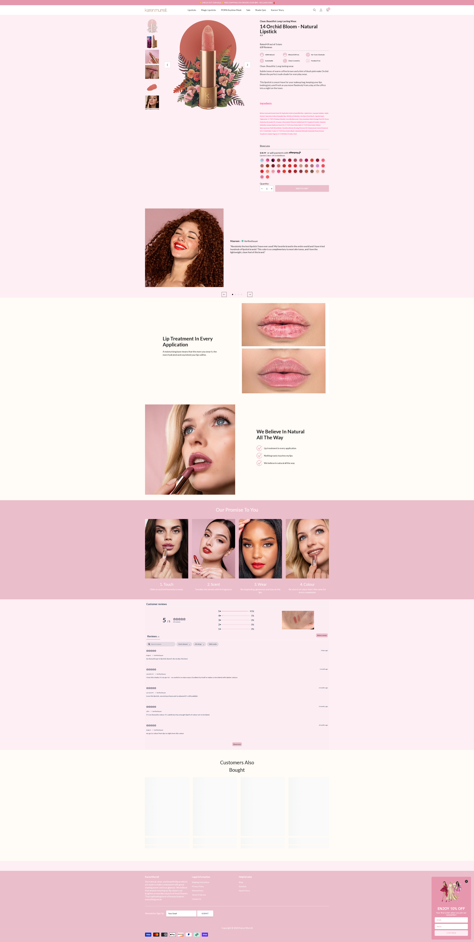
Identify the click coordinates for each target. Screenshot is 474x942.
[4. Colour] (307, 548)
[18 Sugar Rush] (278, 171)
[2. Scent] (213, 548)
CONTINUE (451, 933)
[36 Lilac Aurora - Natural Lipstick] (317, 166)
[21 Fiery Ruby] (284, 166)
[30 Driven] (312, 166)
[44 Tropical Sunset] (267, 177)
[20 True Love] (290, 171)
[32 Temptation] (290, 166)
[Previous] (167, 65)
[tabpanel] (237, 695)
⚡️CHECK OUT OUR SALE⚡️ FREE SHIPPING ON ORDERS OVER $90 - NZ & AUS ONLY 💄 (237, 2)
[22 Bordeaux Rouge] (301, 171)
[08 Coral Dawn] (312, 160)
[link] (166, 548)
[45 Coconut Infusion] (317, 171)
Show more (237, 744)
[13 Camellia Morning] (323, 160)
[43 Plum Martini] (262, 177)
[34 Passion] (295, 166)
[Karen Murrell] (284, 348)
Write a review (322, 635)
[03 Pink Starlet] (284, 160)
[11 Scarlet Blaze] (273, 166)
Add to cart (302, 188)
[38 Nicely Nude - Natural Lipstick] (301, 166)
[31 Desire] (267, 166)
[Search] (314, 10)
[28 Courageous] (306, 171)
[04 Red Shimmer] (290, 160)
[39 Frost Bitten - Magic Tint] (262, 160)
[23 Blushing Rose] (262, 166)
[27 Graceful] (312, 171)
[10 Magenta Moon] (317, 160)
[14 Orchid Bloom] (278, 166)
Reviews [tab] (153, 636)
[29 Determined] (306, 166)
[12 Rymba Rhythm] (262, 171)
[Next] (247, 65)
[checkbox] (213, 644)
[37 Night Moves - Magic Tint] (273, 160)
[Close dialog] (466, 881)
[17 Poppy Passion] (323, 166)
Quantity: (264, 183)
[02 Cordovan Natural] (278, 160)
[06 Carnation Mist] (301, 160)
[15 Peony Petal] (267, 171)
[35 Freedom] (284, 171)
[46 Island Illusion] (323, 171)
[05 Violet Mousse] (295, 160)
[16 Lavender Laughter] (273, 171)
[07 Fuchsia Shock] (306, 160)
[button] (224, 294)
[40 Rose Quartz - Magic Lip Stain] (267, 160)
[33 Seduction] (295, 171)
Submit (205, 913)
